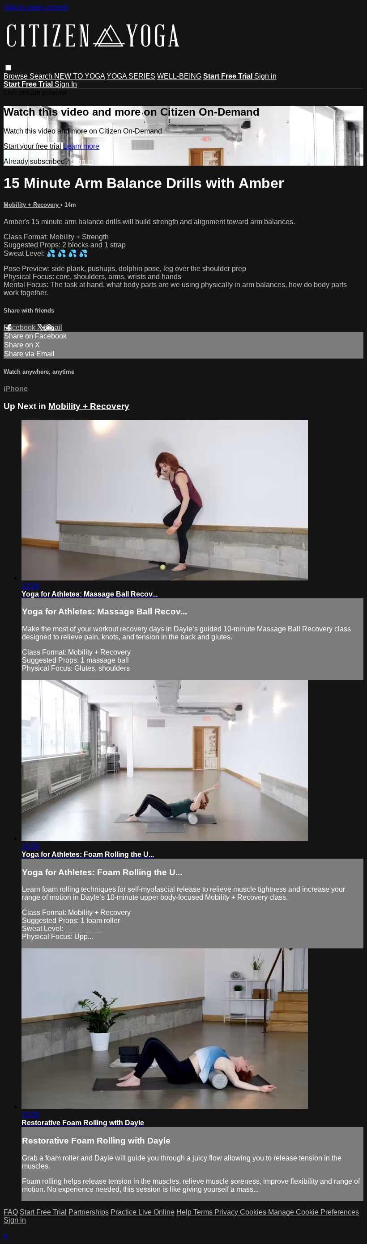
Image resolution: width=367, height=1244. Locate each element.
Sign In (66, 84)
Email (53, 327)
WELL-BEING (179, 76)
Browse (17, 76)
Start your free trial (33, 146)
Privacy (227, 1212)
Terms (203, 1212)
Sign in (265, 76)
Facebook (20, 327)
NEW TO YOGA (79, 76)
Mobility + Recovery (32, 204)
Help (184, 1212)
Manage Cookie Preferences (313, 1212)
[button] (8, 68)
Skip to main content (36, 7)
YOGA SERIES (131, 76)
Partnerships (88, 1212)
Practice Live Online (143, 1212)
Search (42, 76)
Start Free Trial (43, 1212)
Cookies (254, 1212)
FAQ (11, 1212)
